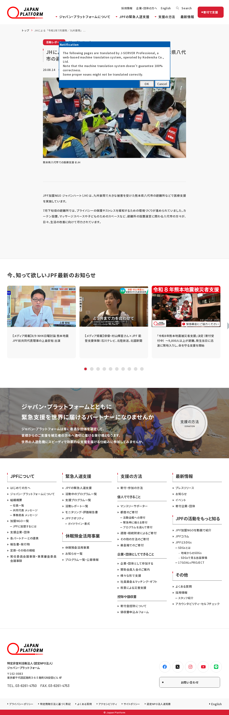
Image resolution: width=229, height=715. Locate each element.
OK (147, 84)
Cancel (162, 84)
